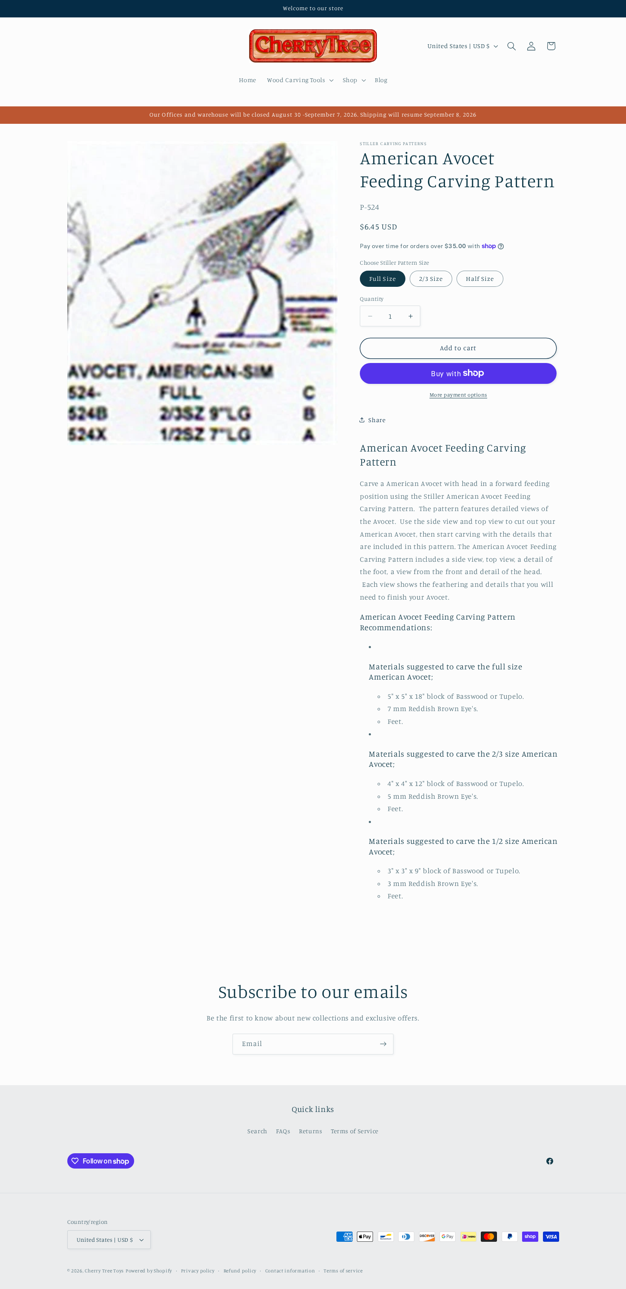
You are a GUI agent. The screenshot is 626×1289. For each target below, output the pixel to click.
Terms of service (343, 1271)
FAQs (283, 1131)
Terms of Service (355, 1131)
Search (257, 1131)
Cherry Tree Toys (104, 1271)
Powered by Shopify (149, 1271)
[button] (299, 80)
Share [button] (376, 419)
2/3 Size (431, 278)
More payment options (459, 394)
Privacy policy (198, 1271)
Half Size (480, 278)
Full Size (382, 278)
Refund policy (240, 1271)
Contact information (290, 1271)
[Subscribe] (383, 1044)
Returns (310, 1131)
